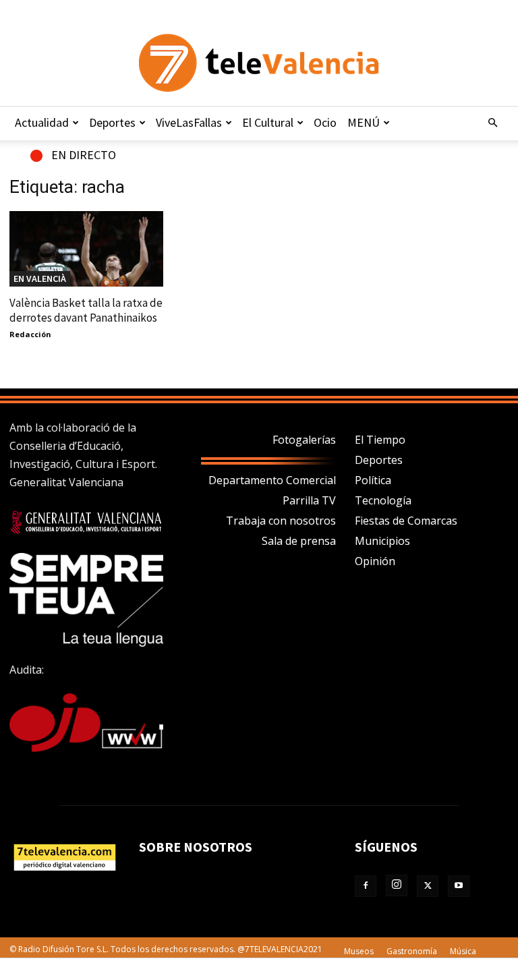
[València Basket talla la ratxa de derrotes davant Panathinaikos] (86, 249)
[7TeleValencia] (259, 63)
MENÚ (363, 122)
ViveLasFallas (189, 122)
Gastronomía (411, 951)
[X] (427, 886)
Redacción (30, 334)
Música (463, 951)
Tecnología (383, 500)
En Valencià (39, 278)
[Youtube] (458, 886)
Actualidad (42, 122)
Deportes (112, 122)
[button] (492, 122)
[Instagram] (396, 885)
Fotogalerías (304, 439)
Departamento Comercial (272, 480)
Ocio (325, 122)
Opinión (375, 561)
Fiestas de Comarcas (406, 520)
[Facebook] (365, 886)
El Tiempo (380, 439)
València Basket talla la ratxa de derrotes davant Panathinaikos (86, 310)
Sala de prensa (299, 540)
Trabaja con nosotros (281, 520)
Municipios (382, 540)
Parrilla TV (309, 500)
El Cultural (267, 122)
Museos (359, 951)
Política (373, 480)
